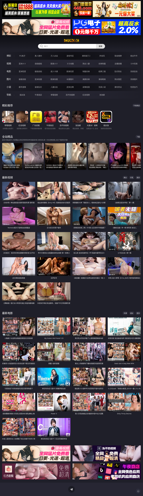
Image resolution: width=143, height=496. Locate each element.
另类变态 (134, 71)
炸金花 (102, 56)
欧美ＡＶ (54, 63)
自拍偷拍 (38, 63)
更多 (138, 177)
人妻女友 (54, 87)
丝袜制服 (102, 63)
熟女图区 (118, 79)
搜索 (100, 46)
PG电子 (22, 56)
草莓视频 (54, 95)
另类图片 (134, 79)
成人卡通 (54, 71)
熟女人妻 (86, 63)
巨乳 (131, 177)
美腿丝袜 (86, 79)
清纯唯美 (102, 79)
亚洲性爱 (22, 71)
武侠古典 (70, 87)
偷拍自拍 (38, 71)
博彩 (9, 55)
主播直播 (118, 63)
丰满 (125, 313)
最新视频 (7, 177)
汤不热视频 (70, 95)
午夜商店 (38, 95)
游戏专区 (70, 56)
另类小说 (102, 87)
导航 (9, 94)
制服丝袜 (86, 71)
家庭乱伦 (38, 87)
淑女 (131, 313)
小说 (9, 86)
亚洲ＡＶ (22, 63)
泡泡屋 (102, 95)
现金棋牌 (118, 56)
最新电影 (7, 313)
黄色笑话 (118, 87)
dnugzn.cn (71, 40)
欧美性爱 (70, 71)
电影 (9, 71)
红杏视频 (86, 95)
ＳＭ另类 (134, 63)
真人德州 (38, 56)
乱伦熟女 (118, 71)
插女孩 (22, 95)
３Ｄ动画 (70, 63)
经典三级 (102, 71)
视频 (9, 63)
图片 (9, 79)
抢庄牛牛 (134, 56)
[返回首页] (138, 491)
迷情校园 (86, 87)
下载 (138, 137)
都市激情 (22, 87)
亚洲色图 (38, 79)
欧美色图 (54, 79)
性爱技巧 (134, 87)
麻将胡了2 (86, 56)
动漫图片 (70, 79)
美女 (125, 177)
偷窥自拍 (22, 79)
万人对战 (54, 56)
